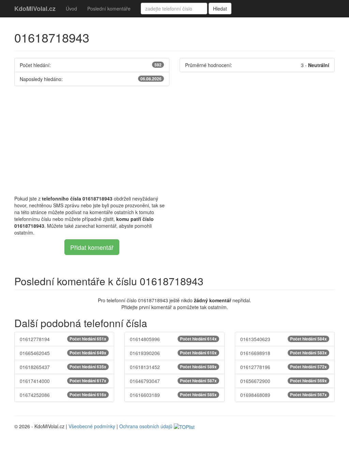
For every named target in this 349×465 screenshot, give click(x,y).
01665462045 (63, 353)
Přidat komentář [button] (91, 247)
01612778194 (63, 339)
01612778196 (283, 367)
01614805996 (173, 339)
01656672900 (283, 381)
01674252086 (63, 394)
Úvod (71, 8)
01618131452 (173, 367)
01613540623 (283, 339)
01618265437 (63, 367)
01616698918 (283, 353)
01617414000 (63, 381)
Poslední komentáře (109, 8)
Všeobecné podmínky (92, 426)
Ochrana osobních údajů (145, 426)
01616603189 (173, 394)
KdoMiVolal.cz (35, 8)
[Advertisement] (174, 140)
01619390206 (173, 353)
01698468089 (283, 394)
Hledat (220, 8)
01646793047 (173, 381)
